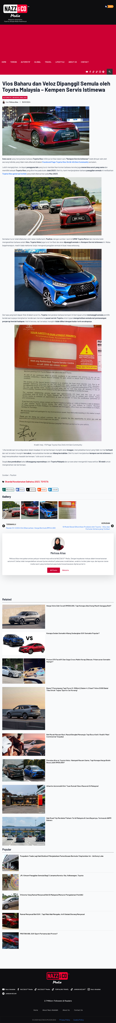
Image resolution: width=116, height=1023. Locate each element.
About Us (66, 1010)
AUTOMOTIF (25, 62)
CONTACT (85, 62)
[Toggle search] (110, 72)
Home (35, 1010)
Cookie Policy (78, 1020)
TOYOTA (44, 481)
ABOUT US (73, 62)
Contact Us (78, 1010)
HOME (4, 62)
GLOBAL (37, 62)
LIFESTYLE (60, 62)
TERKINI (13, 62)
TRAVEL (48, 62)
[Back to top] (110, 1017)
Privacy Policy (64, 1020)
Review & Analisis (19, 97)
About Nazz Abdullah (50, 1010)
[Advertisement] (58, 42)
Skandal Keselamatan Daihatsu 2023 (22, 481)
